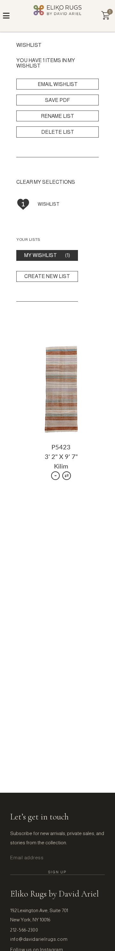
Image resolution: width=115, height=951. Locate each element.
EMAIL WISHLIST (58, 84)
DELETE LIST (57, 132)
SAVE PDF (57, 100)
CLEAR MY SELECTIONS (45, 182)
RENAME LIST (57, 116)
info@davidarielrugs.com (39, 939)
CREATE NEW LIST (47, 276)
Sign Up (57, 872)
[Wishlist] (105, 15)
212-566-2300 (24, 930)
